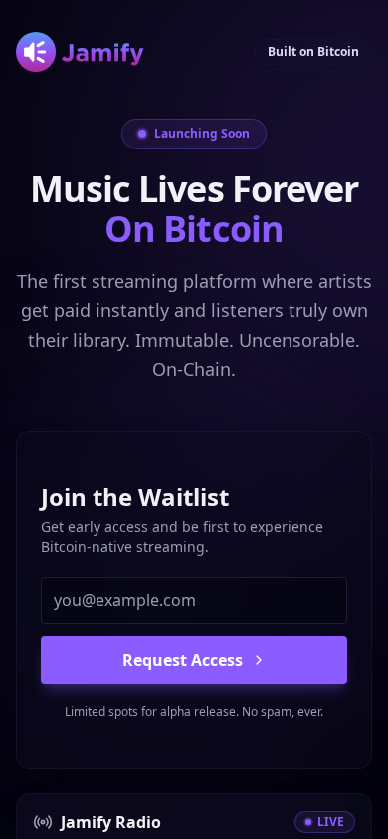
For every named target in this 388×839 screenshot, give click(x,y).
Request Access (182, 660)
